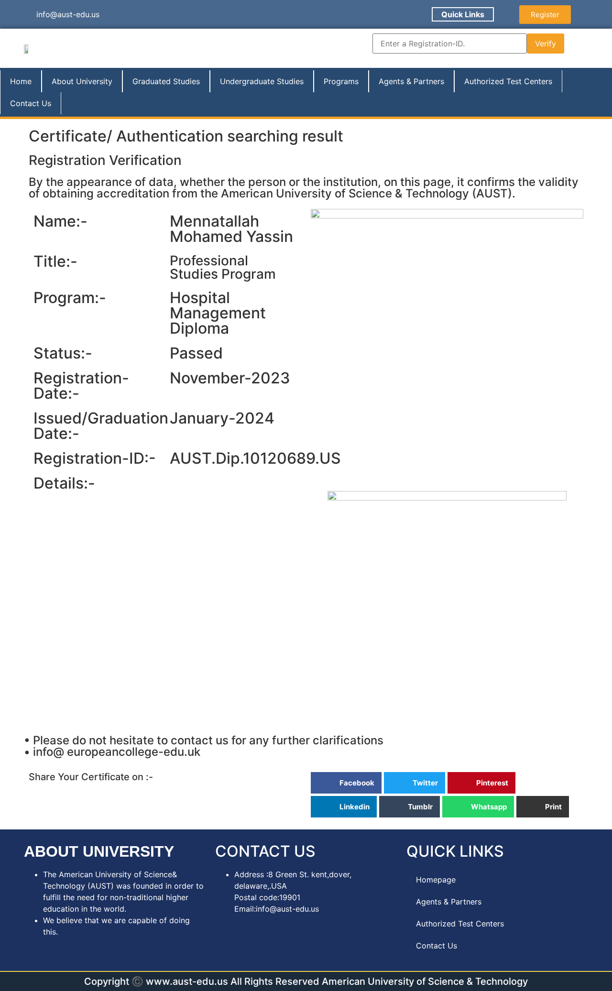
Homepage (436, 879)
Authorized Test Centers (508, 81)
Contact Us (30, 103)
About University (82, 81)
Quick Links (462, 14)
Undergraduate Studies (262, 81)
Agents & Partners (411, 81)
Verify (545, 43)
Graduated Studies (166, 81)
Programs (341, 81)
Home (21, 81)
